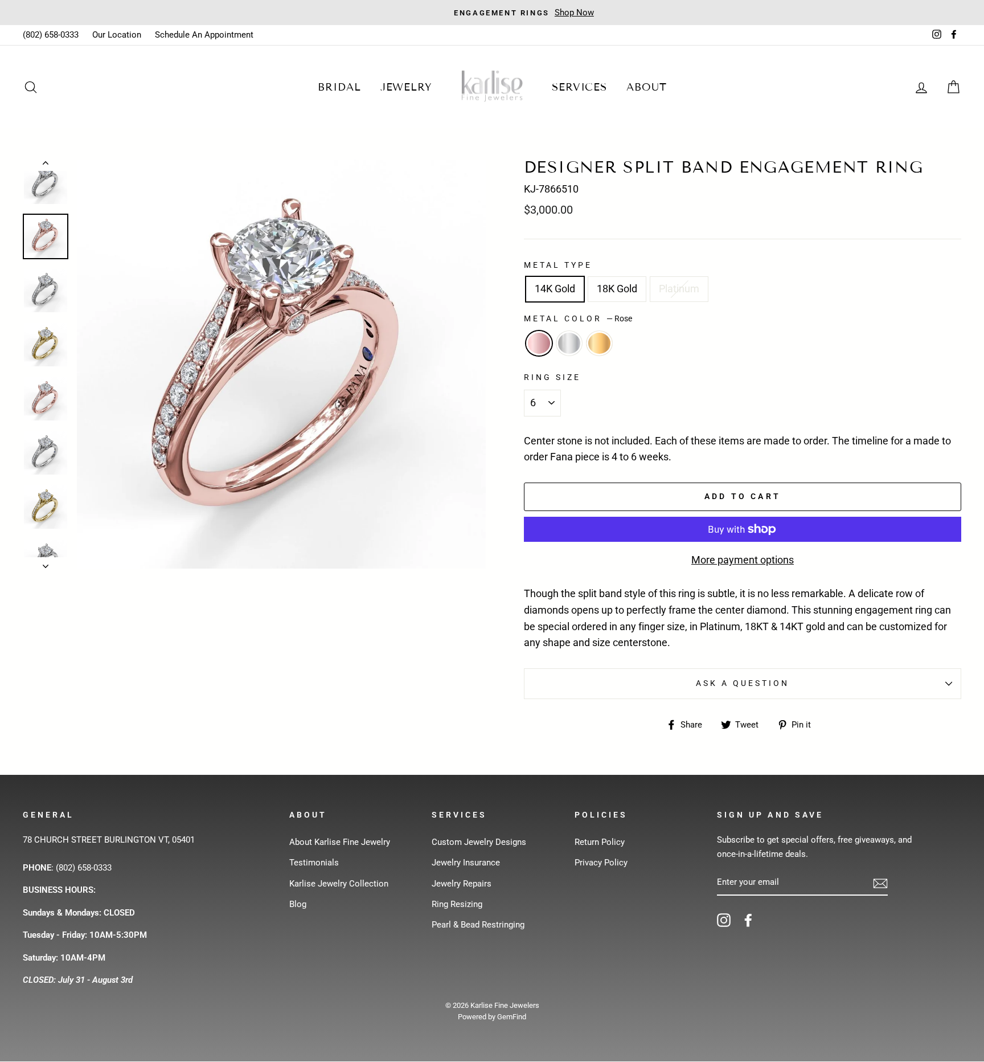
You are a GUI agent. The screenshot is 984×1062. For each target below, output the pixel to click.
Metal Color (578, 318)
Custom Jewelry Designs (479, 842)
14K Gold (555, 289)
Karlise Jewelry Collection (338, 884)
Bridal (339, 87)
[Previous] (45, 165)
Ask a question (743, 683)
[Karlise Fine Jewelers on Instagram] (724, 920)
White (569, 343)
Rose (539, 343)
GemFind (511, 1016)
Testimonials (314, 862)
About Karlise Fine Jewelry (339, 842)
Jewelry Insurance (466, 862)
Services (579, 87)
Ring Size (552, 377)
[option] (492, 12)
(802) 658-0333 (51, 35)
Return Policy (600, 842)
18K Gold (617, 289)
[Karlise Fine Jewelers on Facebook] (748, 920)
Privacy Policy (601, 862)
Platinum (679, 289)
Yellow (599, 343)
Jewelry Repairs (461, 884)
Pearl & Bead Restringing (478, 925)
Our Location (116, 35)
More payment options (742, 560)
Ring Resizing (457, 904)
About (646, 87)
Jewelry (406, 87)
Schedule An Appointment (204, 35)
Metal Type (558, 264)
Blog (297, 904)
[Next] (45, 563)
